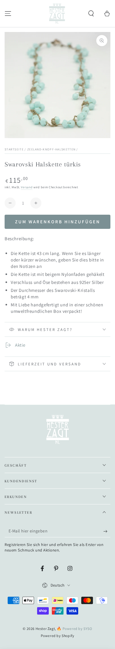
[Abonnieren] (106, 531)
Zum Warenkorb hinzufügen (57, 222)
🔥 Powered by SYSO (74, 628)
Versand (27, 187)
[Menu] (8, 13)
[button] (91, 13)
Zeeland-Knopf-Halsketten (52, 149)
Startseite (14, 149)
